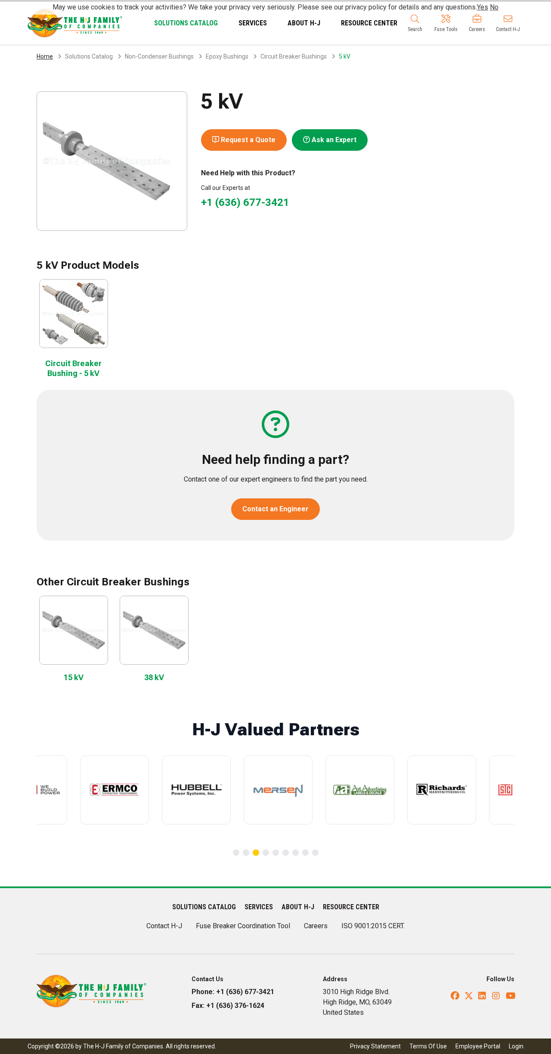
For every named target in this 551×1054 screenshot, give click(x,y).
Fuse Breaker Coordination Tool (243, 926)
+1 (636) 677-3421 (245, 202)
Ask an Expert (333, 140)
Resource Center (369, 23)
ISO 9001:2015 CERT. (373, 926)
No (494, 7)
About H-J (304, 23)
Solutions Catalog (186, 23)
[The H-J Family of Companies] (75, 23)
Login (516, 1046)
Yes (482, 7)
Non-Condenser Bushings (159, 56)
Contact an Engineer (275, 509)
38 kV (154, 677)
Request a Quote (247, 140)
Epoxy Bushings (227, 56)
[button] (414, 23)
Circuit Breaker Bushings (293, 56)
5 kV (344, 56)
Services (252, 23)
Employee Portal (477, 1046)
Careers (316, 926)
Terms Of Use (428, 1046)
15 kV (74, 677)
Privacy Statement (375, 1046)
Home (45, 56)
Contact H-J (164, 926)
